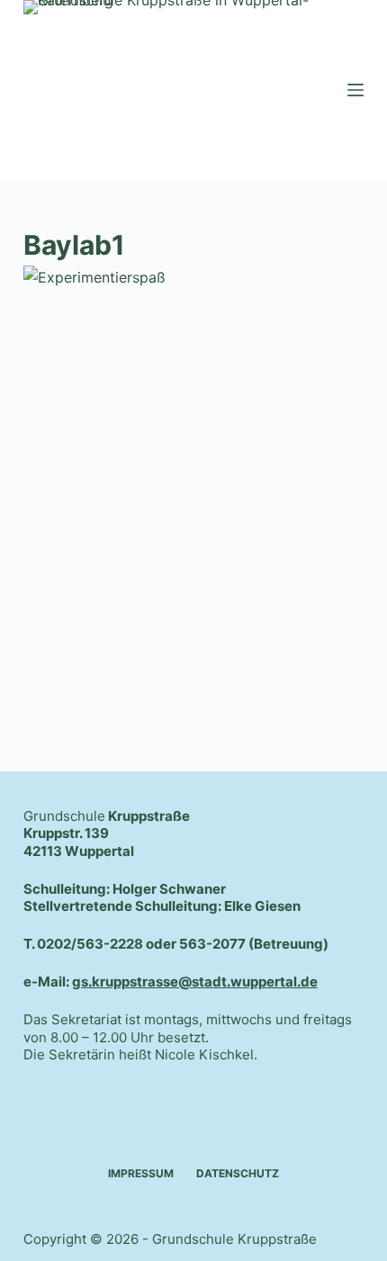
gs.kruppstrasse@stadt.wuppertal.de (195, 981)
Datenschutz (237, 1173)
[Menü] (355, 90)
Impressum (141, 1173)
